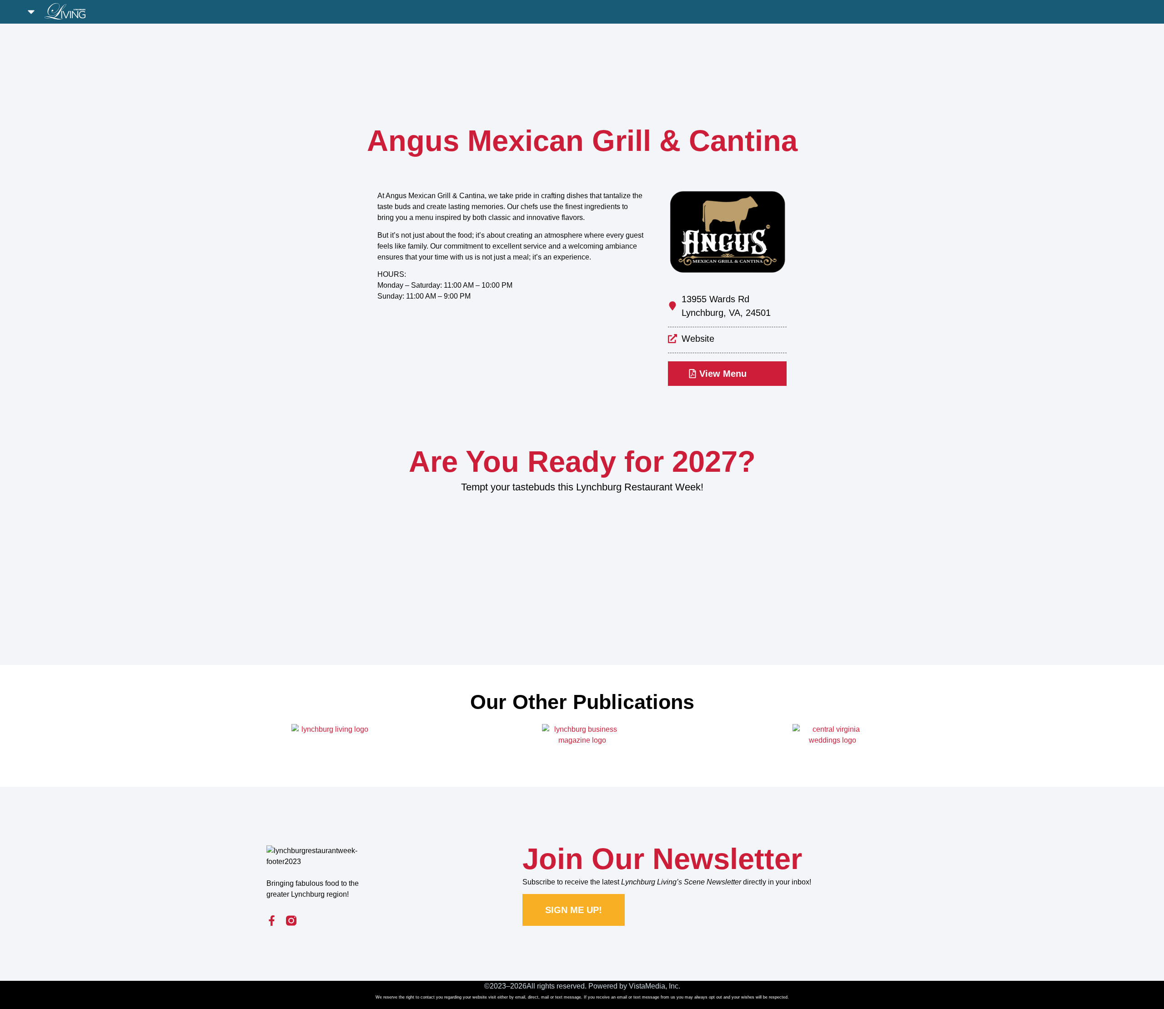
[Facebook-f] (271, 920)
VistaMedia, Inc (653, 986)
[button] (31, 11)
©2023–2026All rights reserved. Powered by (556, 986)
